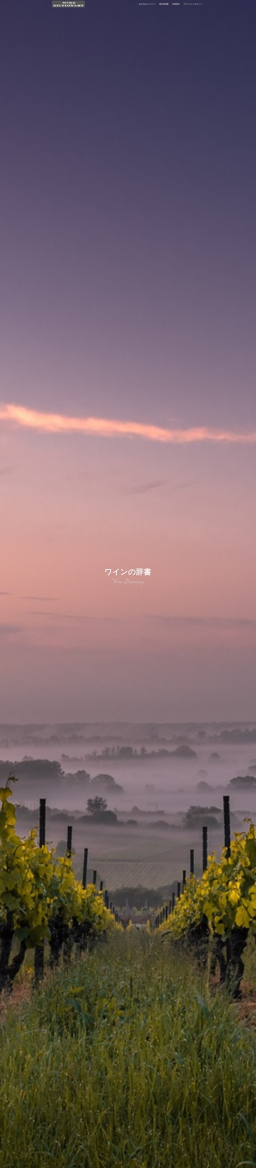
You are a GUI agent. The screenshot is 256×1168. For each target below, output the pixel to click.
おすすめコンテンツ (147, 4)
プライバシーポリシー (192, 4)
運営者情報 (164, 4)
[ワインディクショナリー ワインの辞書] (68, 4)
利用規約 (176, 4)
